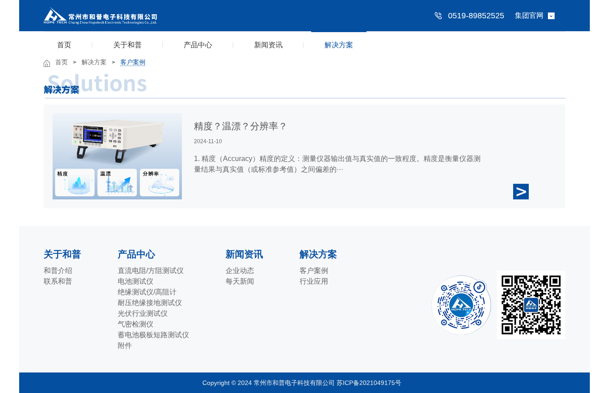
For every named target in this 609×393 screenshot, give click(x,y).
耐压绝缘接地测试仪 (150, 302)
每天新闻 (240, 281)
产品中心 (198, 45)
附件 (125, 345)
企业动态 (240, 270)
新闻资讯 (268, 45)
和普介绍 (58, 270)
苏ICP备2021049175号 (370, 382)
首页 (64, 45)
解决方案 (339, 45)
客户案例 (132, 62)
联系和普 (58, 281)
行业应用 (314, 281)
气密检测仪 (135, 324)
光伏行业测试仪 (143, 313)
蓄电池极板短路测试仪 (153, 335)
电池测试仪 (135, 281)
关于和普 (127, 45)
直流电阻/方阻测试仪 (151, 270)
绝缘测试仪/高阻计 (147, 292)
